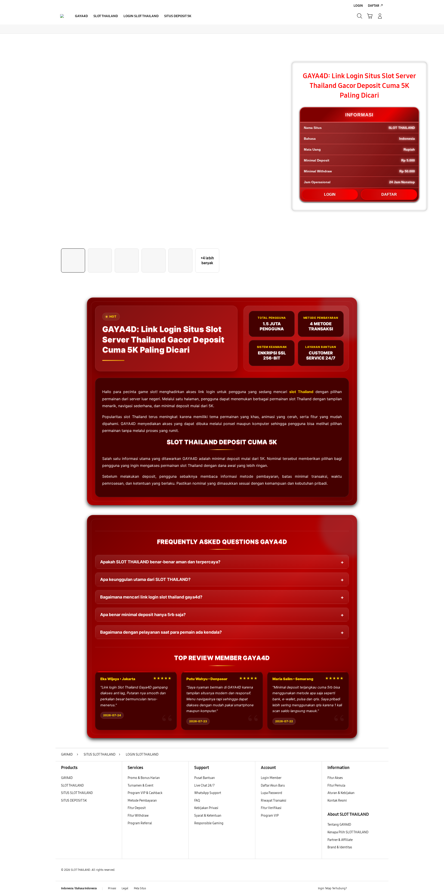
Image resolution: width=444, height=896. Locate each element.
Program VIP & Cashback (145, 793)
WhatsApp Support (207, 793)
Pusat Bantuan (204, 778)
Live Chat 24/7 (204, 785)
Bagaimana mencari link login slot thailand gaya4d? (151, 597)
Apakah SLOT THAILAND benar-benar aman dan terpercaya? (160, 561)
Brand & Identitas (339, 847)
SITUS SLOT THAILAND (77, 793)
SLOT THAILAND (72, 785)
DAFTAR (389, 194)
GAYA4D (67, 778)
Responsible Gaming (208, 823)
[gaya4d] (62, 15)
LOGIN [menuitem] (358, 6)
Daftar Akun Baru (273, 785)
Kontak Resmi (337, 801)
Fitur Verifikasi (271, 808)
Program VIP (270, 816)
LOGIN (330, 194)
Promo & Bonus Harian (144, 778)
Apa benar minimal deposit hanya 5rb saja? (143, 614)
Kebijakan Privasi (206, 808)
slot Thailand (301, 391)
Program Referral (140, 823)
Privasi (112, 888)
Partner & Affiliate (340, 840)
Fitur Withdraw (138, 816)
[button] (370, 16)
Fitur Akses (335, 778)
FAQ (197, 801)
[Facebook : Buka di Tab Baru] (353, 888)
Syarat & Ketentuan (207, 816)
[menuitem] (81, 16)
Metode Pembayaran (142, 801)
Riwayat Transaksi (273, 801)
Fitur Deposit (137, 808)
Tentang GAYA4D (339, 825)
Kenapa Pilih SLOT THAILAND (347, 832)
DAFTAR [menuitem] (373, 6)
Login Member (271, 778)
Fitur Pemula (336, 785)
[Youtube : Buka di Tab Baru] (380, 888)
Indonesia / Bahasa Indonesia (79, 888)
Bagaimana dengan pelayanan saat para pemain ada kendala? (161, 632)
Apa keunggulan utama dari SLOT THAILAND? (145, 579)
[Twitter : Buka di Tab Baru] (362, 888)
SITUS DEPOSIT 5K (74, 801)
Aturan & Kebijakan (341, 793)
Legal (125, 888)
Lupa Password (271, 793)
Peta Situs (140, 888)
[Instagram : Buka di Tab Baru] (371, 888)
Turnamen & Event (140, 785)
